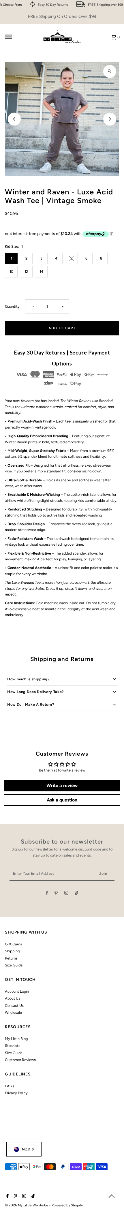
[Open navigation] (20, 37)
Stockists (12, 1045)
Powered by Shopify (67, 1205)
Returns (11, 958)
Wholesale (13, 1012)
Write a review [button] (62, 785)
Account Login (17, 991)
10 (11, 271)
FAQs (9, 1086)
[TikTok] (76, 894)
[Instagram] (66, 894)
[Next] (109, 118)
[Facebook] (47, 894)
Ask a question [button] (62, 800)
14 (41, 271)
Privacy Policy (16, 1093)
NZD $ (28, 1149)
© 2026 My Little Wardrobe (27, 1205)
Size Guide (13, 965)
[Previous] (14, 118)
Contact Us (14, 1005)
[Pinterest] (56, 894)
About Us (12, 998)
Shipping (12, 951)
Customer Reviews (20, 1060)
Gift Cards (13, 944)
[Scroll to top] (111, 1195)
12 (26, 271)
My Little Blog (16, 1039)
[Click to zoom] (109, 71)
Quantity (12, 306)
